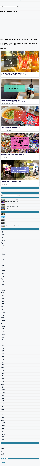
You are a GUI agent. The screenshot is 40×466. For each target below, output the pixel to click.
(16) (3, 350)
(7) (2, 309)
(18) (3, 334)
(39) (2, 278)
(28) (3, 331)
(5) (3, 245)
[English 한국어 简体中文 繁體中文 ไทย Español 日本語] (20, 3)
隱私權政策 (3, 462)
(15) (3, 326)
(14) (3, 240)
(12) (3, 423)
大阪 (4, 8)
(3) (3, 237)
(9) (3, 337)
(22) (2, 289)
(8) (3, 262)
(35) (2, 317)
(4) (3, 284)
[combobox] (9, 6)
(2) (3, 265)
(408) (2, 445)
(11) (2, 231)
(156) (2, 323)
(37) (2, 292)
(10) (3, 232)
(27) (3, 270)
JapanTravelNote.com (20, 1)
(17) (3, 392)
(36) (4, 448)
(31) (2, 420)
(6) (3, 268)
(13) (3, 279)
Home (2, 8)
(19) (3, 287)
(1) (3, 234)
